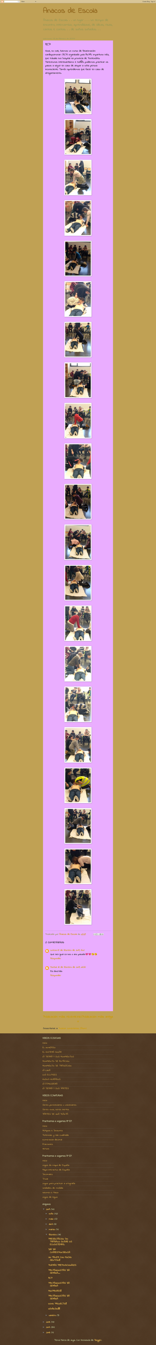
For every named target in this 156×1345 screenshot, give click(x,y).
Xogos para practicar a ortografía (58, 1183)
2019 (48, 1209)
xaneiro (53, 1315)
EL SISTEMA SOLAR (52, 1052)
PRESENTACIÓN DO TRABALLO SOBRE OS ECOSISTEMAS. (60, 1241)
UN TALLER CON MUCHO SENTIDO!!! (60, 1259)
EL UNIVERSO (49, 1047)
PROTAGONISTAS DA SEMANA (59, 1284)
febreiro (53, 1234)
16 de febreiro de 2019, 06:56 (72, 967)
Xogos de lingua (49, 1197)
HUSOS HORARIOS (51, 1079)
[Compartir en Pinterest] (102, 934)
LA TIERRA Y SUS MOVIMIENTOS (58, 1056)
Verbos (45, 1149)
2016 (48, 1332)
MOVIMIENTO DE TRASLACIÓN (57, 1066)
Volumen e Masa (50, 1192)
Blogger (97, 1340)
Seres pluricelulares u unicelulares (59, 1105)
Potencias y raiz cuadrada (55, 1135)
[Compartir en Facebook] (100, 934)
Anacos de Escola (70, 11)
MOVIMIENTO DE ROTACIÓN (55, 1061)
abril (51, 1224)
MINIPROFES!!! (54, 1291)
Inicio (79, 1019)
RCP (50, 1278)
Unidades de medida (52, 1188)
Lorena (53, 950)
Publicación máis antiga (97, 1016)
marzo (52, 1229)
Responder (55, 958)
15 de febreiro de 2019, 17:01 (70, 950)
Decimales (47, 1174)
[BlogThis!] (96, 934)
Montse (53, 967)
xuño (51, 1213)
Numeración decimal (52, 1140)
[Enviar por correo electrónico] (94, 934)
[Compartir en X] (98, 934)
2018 (48, 1322)
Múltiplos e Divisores (52, 1130)
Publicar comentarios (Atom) (72, 1028)
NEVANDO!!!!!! (54, 1309)
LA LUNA (46, 1070)
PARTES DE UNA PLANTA (55, 1114)
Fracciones (47, 1144)
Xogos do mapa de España (55, 1165)
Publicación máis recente (60, 1016)
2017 (48, 1327)
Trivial (45, 1179)
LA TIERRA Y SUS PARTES (55, 1088)
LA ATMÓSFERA (50, 1084)
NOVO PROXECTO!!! (57, 1303)
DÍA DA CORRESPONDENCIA (59, 1251)
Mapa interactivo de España (56, 1170)
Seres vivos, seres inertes (55, 1109)
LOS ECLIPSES (49, 1075)
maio (51, 1219)
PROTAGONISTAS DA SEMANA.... (59, 1272)
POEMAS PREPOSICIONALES (62, 1265)
